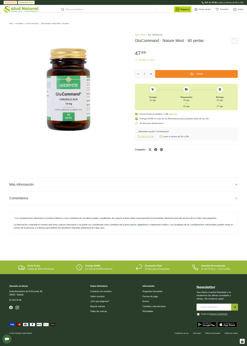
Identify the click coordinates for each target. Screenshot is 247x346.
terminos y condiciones (219, 314)
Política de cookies (231, 333)
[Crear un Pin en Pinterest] (161, 149)
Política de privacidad (212, 333)
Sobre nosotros (97, 296)
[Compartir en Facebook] (156, 149)
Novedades (147, 311)
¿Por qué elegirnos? (99, 301)
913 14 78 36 (211, 2)
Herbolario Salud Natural (23, 333)
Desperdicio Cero (26, 3)
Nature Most (140, 35)
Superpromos (10, 3)
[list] (67, 89)
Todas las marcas (98, 311)
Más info (173, 114)
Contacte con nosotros (101, 291)
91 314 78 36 (15, 300)
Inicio (11, 23)
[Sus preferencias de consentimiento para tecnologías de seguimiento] (242, 341)
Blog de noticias (97, 306)
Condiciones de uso (181, 333)
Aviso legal (197, 333)
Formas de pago (150, 296)
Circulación (19, 23)
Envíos (145, 301)
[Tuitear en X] (150, 149)
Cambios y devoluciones (154, 306)
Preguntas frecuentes (152, 291)
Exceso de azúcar (32, 23)
